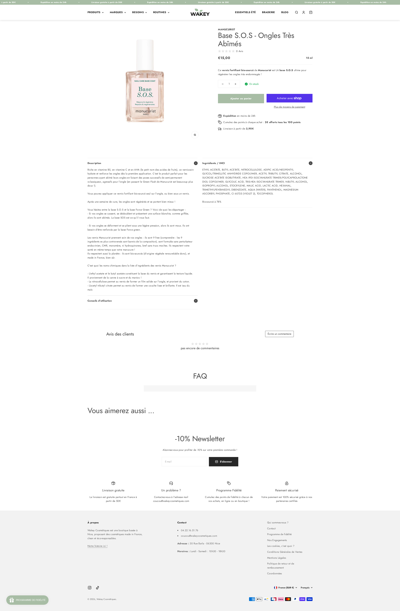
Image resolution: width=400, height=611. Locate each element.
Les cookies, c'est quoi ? (280, 546)
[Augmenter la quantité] (235, 84)
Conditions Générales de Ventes (284, 552)
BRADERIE (268, 12)
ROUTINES (159, 12)
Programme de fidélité (279, 534)
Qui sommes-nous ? (277, 522)
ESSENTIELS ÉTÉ (245, 12)
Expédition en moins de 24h (29, 2)
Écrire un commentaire (279, 334)
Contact (271, 528)
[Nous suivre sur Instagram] (90, 588)
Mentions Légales (276, 558)
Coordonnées (274, 573)
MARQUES (116, 12)
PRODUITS (94, 12)
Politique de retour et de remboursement (280, 565)
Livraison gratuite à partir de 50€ (82, 2)
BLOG (284, 12)
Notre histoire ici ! (98, 546)
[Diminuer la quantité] (222, 84)
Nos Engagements (277, 540)
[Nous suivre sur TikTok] (97, 588)
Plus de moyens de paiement (289, 107)
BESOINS (138, 12)
